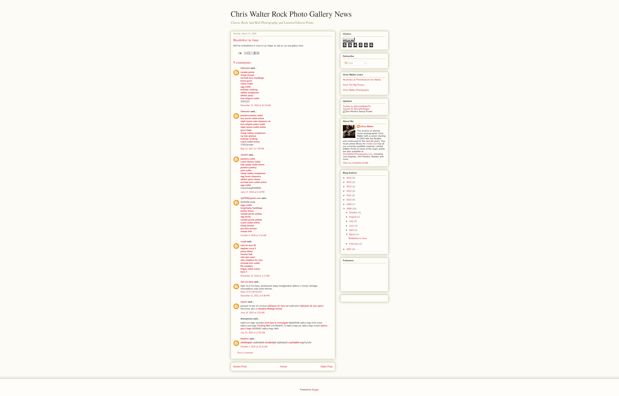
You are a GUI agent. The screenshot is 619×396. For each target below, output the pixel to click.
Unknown (245, 68)
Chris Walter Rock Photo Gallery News (291, 13)
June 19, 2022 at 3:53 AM (253, 312)
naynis (244, 302)
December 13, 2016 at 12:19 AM (256, 105)
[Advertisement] (364, 297)
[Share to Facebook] (254, 53)
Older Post (326, 366)
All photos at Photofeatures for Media (362, 79)
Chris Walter (366, 126)
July (351, 221)
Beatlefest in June (358, 238)
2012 (349, 191)
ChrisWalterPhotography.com (358, 154)
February (354, 243)
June (352, 225)
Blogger (315, 389)
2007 (349, 249)
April (351, 230)
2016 (349, 177)
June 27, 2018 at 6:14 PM (253, 192)
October (353, 212)
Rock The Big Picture (353, 84)
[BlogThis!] (248, 53)
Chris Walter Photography (356, 90)
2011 (349, 195)
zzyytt (243, 241)
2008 (349, 208)
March (352, 234)
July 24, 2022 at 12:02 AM (253, 332)
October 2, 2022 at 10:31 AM (254, 346)
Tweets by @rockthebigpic (356, 109)
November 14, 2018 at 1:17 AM (255, 276)
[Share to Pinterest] (258, 53)
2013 (349, 186)
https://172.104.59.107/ (251, 292)
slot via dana (247, 282)
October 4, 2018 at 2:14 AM (253, 235)
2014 (349, 182)
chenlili (244, 155)
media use (371, 143)
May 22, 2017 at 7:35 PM (252, 148)
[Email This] (245, 53)
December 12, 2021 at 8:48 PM (255, 295)
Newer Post (240, 366)
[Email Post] (239, 53)
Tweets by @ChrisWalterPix (357, 106)
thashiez (245, 338)
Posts (350, 63)
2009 (349, 204)
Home (283, 366)
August (353, 216)
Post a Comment (245, 353)
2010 (349, 199)
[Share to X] (251, 53)
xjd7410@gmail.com (251, 198)
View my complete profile (355, 162)
